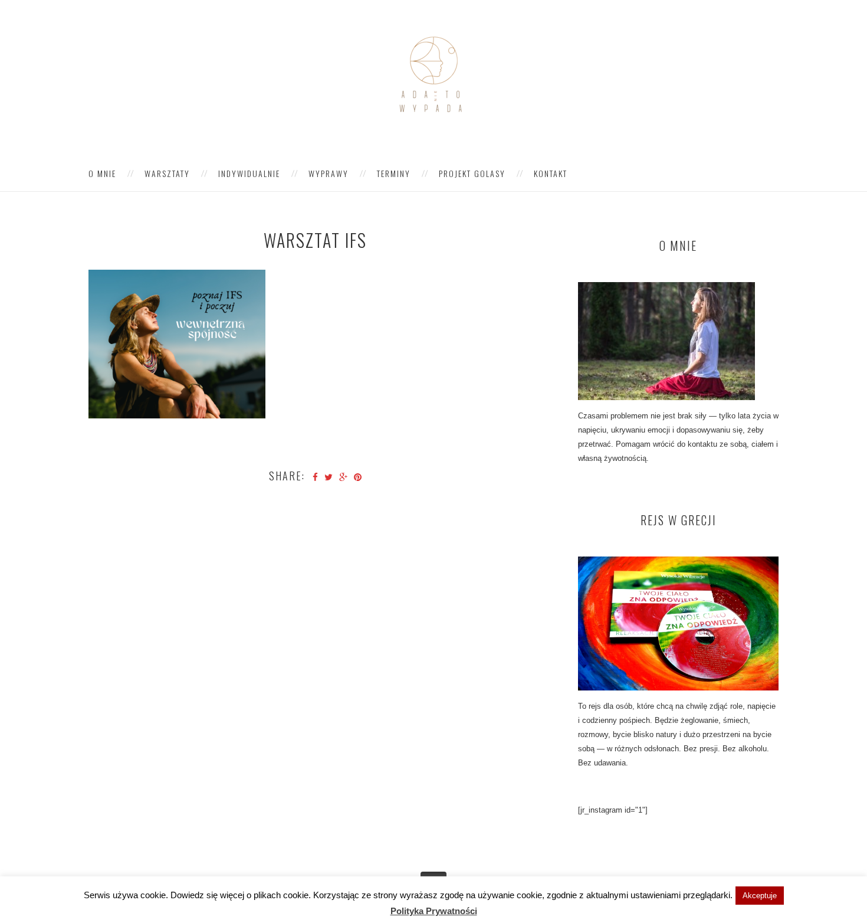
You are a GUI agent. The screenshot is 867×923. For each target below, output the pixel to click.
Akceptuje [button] (760, 895)
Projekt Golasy (472, 173)
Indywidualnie (249, 173)
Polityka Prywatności (433, 911)
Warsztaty (167, 173)
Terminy (393, 173)
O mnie (102, 173)
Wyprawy (328, 173)
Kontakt (550, 173)
